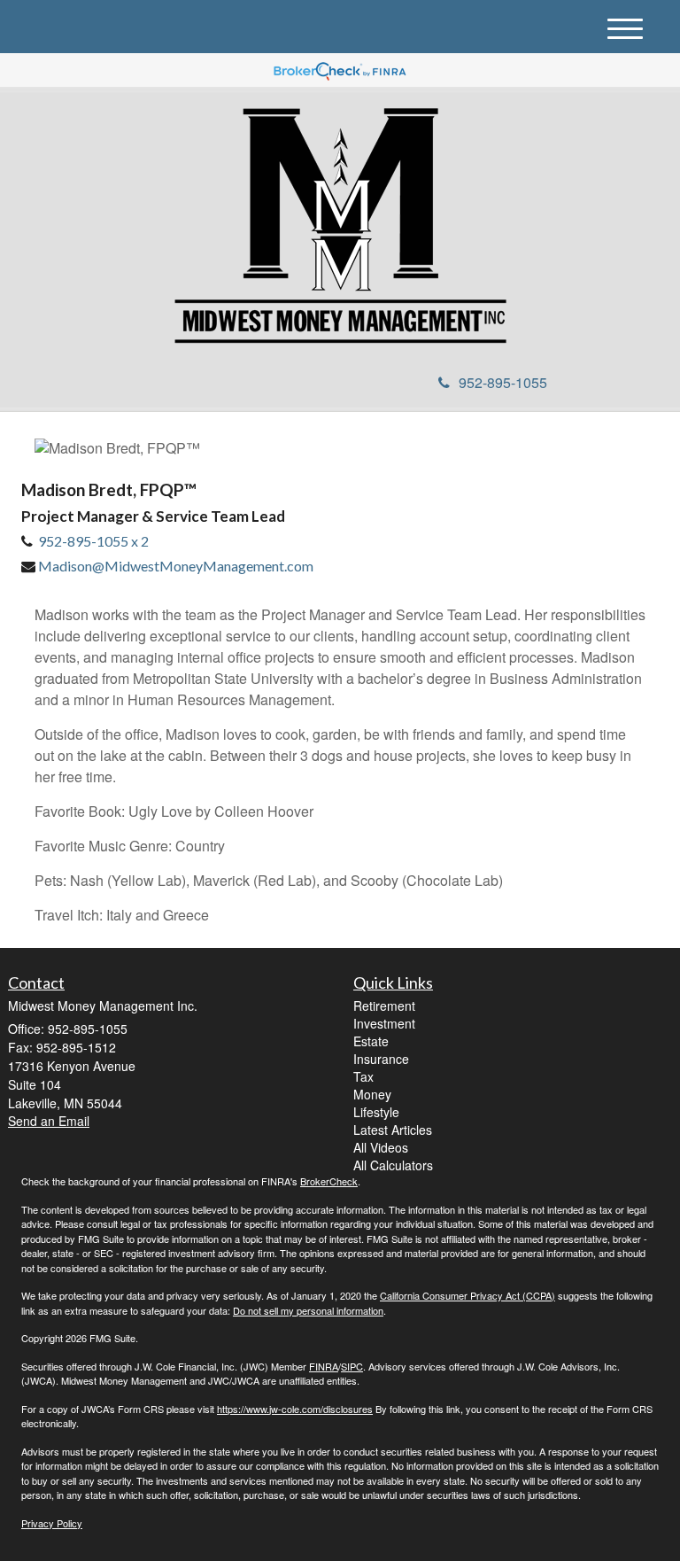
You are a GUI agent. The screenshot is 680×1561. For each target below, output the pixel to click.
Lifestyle (376, 1112)
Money (372, 1094)
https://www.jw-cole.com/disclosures (295, 1409)
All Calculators (393, 1165)
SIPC (352, 1366)
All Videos (380, 1147)
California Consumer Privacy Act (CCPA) (467, 1295)
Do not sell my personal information (308, 1310)
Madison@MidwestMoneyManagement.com (175, 565)
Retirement (384, 1005)
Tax (363, 1076)
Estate (371, 1041)
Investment (384, 1023)
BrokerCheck (329, 1181)
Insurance (381, 1059)
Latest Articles (392, 1129)
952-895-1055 (503, 382)
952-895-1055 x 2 (93, 540)
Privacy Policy (51, 1523)
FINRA (323, 1366)
